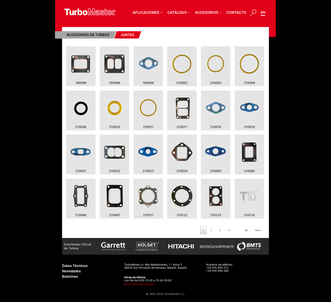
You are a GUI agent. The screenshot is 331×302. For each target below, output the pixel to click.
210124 (249, 215)
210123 (215, 215)
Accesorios (206, 12)
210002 (182, 82)
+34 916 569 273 (217, 267)
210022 (114, 170)
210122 (182, 215)
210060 (215, 170)
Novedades (71, 271)
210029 (182, 170)
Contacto (236, 12)
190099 (148, 82)
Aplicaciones (146, 12)
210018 (215, 126)
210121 (148, 215)
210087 (114, 215)
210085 (249, 170)
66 (246, 230)
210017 (182, 126)
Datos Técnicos (75, 266)
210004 (249, 82)
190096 (80, 82)
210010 (114, 126)
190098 (114, 82)
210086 (80, 215)
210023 (148, 170)
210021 (80, 170)
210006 (80, 126)
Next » (258, 230)
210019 (249, 126)
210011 (148, 126)
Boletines (70, 276)
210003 (215, 82)
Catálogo (177, 12)
